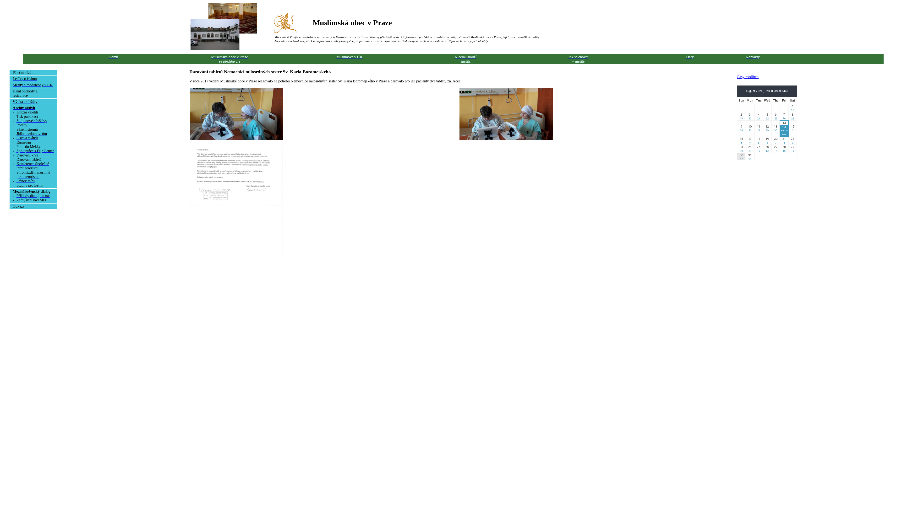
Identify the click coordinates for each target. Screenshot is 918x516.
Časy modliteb (748, 77)
